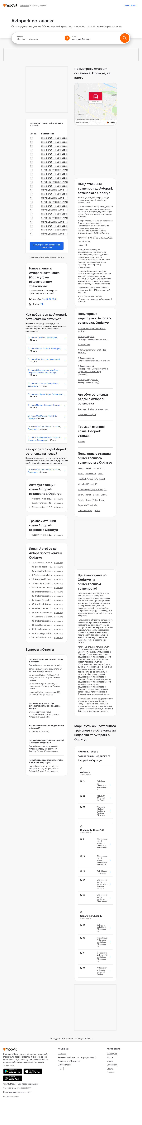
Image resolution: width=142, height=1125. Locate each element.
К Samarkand (84, 345)
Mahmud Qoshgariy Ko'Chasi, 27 (92, 489)
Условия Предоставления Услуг (17, 1088)
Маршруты (112, 1054)
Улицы (110, 1061)
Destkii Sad (91, 474)
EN (61, 1069)
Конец (74, 36)
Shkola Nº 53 (99, 468)
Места (110, 1057)
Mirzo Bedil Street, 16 (87, 484)
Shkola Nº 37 (91, 500)
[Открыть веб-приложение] (12, 1078)
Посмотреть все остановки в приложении (46, 246)
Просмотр (58, 499)
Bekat (80, 468)
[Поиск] (124, 38)
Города (110, 1068)
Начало (20, 36)
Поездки (111, 1072)
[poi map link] (95, 104)
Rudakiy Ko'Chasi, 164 (87, 479)
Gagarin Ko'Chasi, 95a (87, 505)
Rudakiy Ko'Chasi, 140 (98, 409)
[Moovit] (10, 5)
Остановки (112, 1065)
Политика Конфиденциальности (17, 1092)
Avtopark (82, 409)
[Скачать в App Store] (32, 1071)
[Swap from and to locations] (67, 38)
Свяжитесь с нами (11, 1096)
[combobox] (39, 39)
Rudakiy (81, 441)
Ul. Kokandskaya (85, 510)
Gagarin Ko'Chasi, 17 (87, 414)
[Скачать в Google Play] (12, 1071)
